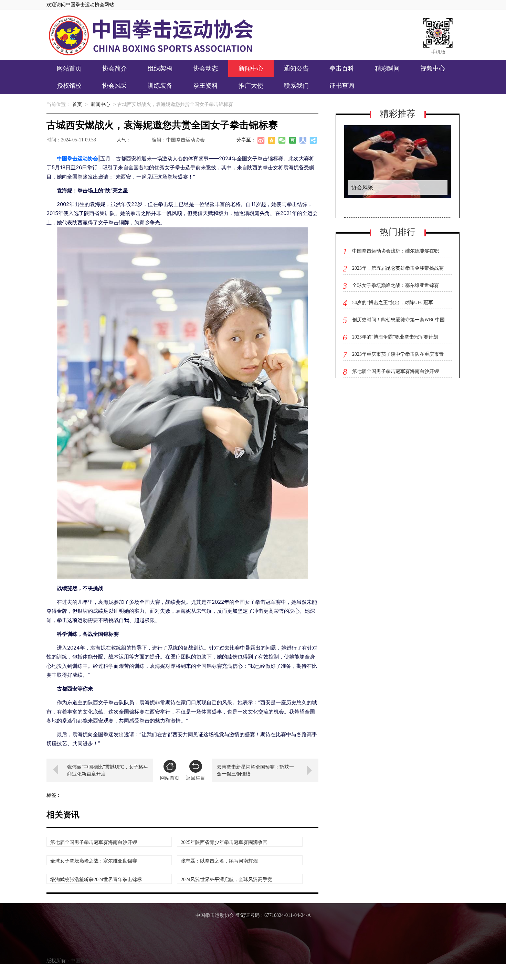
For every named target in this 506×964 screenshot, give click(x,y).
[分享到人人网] (302, 141)
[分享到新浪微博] (261, 141)
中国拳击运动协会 (77, 158)
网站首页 (69, 68)
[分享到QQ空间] (271, 141)
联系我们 (296, 85)
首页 (77, 104)
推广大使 (251, 85)
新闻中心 (251, 68)
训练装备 (160, 85)
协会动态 (205, 68)
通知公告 (296, 68)
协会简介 (114, 68)
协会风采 (114, 85)
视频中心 (432, 68)
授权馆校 (69, 85)
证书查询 (341, 85)
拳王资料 (205, 85)
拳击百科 (341, 68)
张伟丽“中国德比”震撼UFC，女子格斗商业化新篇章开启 (107, 770)
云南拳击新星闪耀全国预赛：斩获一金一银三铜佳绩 (255, 770)
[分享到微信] (282, 141)
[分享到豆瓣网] (292, 141)
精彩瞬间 (387, 68)
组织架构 (160, 68)
